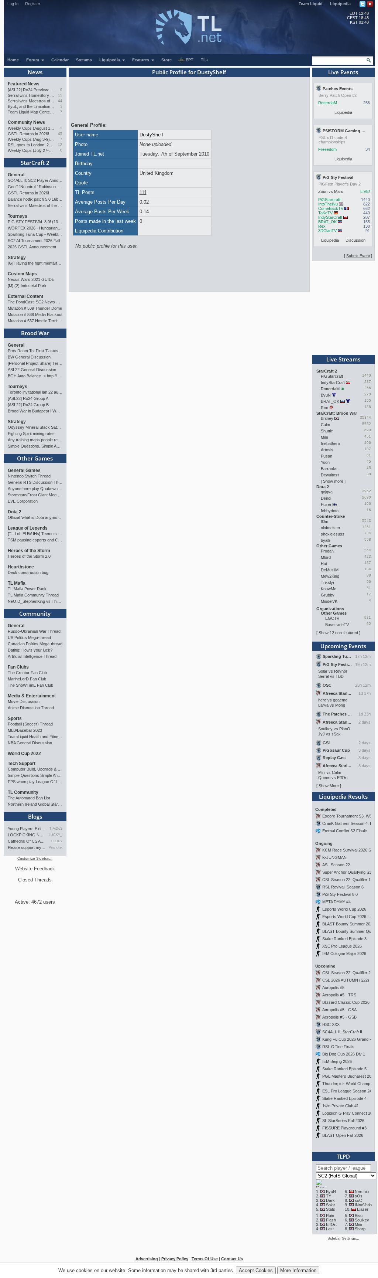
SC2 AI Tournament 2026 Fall (34, 240)
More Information (298, 1270)
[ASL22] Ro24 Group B (28, 404)
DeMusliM (330, 570)
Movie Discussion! (24, 701)
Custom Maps (22, 273)
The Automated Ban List (29, 798)
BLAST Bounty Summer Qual (348, 931)
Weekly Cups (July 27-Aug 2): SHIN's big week (31, 150)
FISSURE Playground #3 (344, 1128)
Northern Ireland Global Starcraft (35, 804)
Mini (324, 437)
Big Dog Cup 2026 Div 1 (343, 1054)
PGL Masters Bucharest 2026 (349, 1076)
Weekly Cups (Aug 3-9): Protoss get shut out (31, 139)
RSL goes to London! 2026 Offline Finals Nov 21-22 (31, 145)
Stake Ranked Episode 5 (344, 1069)
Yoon (325, 462)
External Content (25, 296)
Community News (26, 122)
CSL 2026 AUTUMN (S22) (345, 980)
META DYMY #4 (336, 902)
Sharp (360, 1229)
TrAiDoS (55, 828)
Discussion (355, 240)
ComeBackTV (330, 208)
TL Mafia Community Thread (33, 595)
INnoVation (364, 1205)
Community (35, 613)
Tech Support (21, 763)
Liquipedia (340, 3)
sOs (358, 1196)
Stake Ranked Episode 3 (344, 939)
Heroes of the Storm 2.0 (29, 556)
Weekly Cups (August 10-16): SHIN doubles (31, 128)
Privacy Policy (174, 1259)
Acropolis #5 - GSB (339, 1017)
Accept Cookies (256, 1270)
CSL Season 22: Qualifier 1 (346, 879)
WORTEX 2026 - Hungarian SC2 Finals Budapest (35, 228)
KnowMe (328, 589)
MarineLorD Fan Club (27, 679)
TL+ (204, 60)
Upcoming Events (343, 646)
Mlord (326, 557)
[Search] (369, 60)
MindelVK (329, 601)
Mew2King (330, 576)
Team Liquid (311, 3)
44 (60, 101)
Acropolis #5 (333, 987)
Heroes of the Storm (29, 550)
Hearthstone (21, 567)
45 (60, 134)
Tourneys (17, 216)
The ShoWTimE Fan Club (30, 685)
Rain (330, 1215)
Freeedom (327, 149)
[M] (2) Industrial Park (27, 285)
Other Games (35, 458)
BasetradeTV (337, 624)
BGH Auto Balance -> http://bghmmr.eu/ (35, 376)
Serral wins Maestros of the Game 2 (31, 101)
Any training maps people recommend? (35, 440)
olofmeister (330, 528)
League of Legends (28, 528)
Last (330, 1229)
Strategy (17, 257)
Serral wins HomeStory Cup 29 (31, 95)
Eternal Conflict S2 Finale (344, 831)
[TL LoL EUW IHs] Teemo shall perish (35, 533)
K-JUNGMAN (334, 857)
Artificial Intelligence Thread (32, 656)
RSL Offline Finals (338, 1046)
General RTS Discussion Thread (35, 482)
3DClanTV (327, 230)
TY (328, 1196)
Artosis (327, 450)
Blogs (35, 816)
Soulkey (362, 1220)
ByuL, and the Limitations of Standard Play (31, 106)
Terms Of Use (205, 1259)
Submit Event (358, 256)
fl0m (324, 521)
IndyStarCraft (330, 217)
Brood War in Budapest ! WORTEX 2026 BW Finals (35, 411)
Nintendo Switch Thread (29, 476)
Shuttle (327, 431)
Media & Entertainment (32, 696)
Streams (84, 60)
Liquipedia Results (343, 796)
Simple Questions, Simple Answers (35, 446)
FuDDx (56, 841)
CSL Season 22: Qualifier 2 (346, 973)
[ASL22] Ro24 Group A (28, 398)
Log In (12, 3)
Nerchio (362, 1191)
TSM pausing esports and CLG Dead (35, 540)
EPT (189, 60)
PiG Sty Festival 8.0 (340, 894)
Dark (330, 1200)
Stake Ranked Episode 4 (344, 1098)
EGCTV (332, 618)
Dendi (326, 498)
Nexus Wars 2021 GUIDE (31, 279)
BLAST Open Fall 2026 (342, 1135)
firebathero (330, 443)
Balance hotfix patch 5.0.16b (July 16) (35, 199)
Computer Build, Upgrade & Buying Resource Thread (35, 769)
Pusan (326, 456)
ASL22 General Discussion (32, 369)
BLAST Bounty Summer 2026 (348, 924)
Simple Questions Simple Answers (35, 775)
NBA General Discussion (30, 743)
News (35, 72)
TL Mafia (16, 583)
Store (166, 60)
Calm (325, 424)
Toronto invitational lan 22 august (35, 392)
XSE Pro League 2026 (342, 946)
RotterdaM (327, 103)
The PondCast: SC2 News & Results (35, 302)
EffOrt (331, 1224)
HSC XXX (331, 1024)
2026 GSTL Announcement (32, 247)
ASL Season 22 (336, 865)
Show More (329, 786)
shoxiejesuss (332, 534)
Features (141, 60)
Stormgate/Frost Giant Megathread (35, 495)
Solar (330, 1205)
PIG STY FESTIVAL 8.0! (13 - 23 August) (35, 222)
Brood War (35, 333)
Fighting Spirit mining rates (31, 433)
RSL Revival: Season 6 (343, 887)
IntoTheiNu (328, 204)
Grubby (327, 595)
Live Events (343, 72)
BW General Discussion (29, 357)
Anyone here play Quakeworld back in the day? (35, 488)
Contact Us (232, 1259)
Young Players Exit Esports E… (27, 828)
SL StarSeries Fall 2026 (343, 1120)
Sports (15, 718)
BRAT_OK (327, 222)
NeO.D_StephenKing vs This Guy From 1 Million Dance (35, 601)
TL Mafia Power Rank (27, 589)
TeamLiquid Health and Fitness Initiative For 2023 (35, 736)
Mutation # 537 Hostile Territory (35, 321)
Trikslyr (327, 582)
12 (60, 145)
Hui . (325, 563)
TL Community (23, 792)
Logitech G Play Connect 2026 (349, 1113)
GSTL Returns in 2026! (28, 134)
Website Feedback (35, 868)
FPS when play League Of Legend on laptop (35, 781)
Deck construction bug (28, 572)
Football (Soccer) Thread (30, 724)
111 (143, 192)
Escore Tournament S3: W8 (347, 816)
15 (60, 95)
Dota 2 (14, 511)
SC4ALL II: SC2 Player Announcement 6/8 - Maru (35, 180)
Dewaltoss (330, 475)
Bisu (358, 1215)
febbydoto (330, 511)
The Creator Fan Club (27, 672)
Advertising (146, 1259)
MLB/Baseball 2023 (25, 730)
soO (358, 1200)
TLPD (343, 1156)
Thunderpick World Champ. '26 (350, 1083)
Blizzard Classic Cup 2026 (346, 1002)
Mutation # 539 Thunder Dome (35, 308)
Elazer (362, 1209)
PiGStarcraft (329, 199)
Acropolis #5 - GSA (339, 1009)
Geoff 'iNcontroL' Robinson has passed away (35, 186)
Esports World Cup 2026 (344, 909)
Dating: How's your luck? (30, 650)
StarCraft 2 (35, 162)
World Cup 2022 (24, 753)
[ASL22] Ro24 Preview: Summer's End (31, 90)
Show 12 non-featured (338, 632)
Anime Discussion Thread (31, 708)
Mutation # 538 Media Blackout (35, 314)
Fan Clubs (18, 667)
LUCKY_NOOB (55, 835)
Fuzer (326, 504)
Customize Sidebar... (34, 858)
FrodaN (327, 551)
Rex (322, 226)
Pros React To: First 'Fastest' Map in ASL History (35, 351)
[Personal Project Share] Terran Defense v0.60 (35, 363)
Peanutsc (55, 847)
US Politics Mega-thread (29, 637)
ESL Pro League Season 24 (347, 1091)
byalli (325, 540)
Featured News (23, 83)
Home (13, 60)
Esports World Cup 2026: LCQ (349, 916)
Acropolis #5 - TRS (339, 995)
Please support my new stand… (27, 847)
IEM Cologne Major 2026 (344, 953)
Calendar (60, 60)
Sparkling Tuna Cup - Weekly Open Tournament (35, 234)
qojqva (327, 492)
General (16, 174)
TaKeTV (325, 213)
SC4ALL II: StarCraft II (342, 1032)
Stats (330, 1209)
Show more (333, 481)
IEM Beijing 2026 (337, 1061)
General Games (24, 470)
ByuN (326, 395)
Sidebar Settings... (343, 1238)
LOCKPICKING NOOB (27, 835)
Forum (33, 60)
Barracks (329, 468)
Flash (331, 1220)
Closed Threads (35, 880)
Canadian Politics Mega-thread (35, 644)
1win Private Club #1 (340, 1106)
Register (32, 3)
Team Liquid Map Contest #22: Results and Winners (31, 112)
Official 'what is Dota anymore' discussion (35, 517)
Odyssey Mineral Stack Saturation (35, 427)
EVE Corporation (23, 501)
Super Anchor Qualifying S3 (346, 872)
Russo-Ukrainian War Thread (34, 631)
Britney (327, 418)
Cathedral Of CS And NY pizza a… (27, 841)
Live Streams (343, 359)
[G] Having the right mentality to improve (35, 263)
